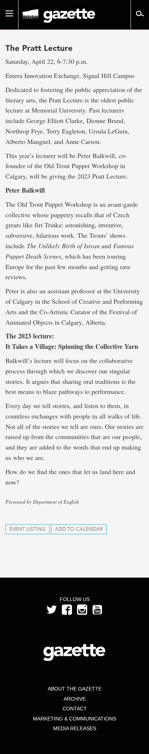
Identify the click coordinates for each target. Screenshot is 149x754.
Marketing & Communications (74, 719)
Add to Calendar (79, 529)
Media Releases (74, 728)
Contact (75, 708)
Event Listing (27, 529)
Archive (75, 699)
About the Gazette (75, 689)
